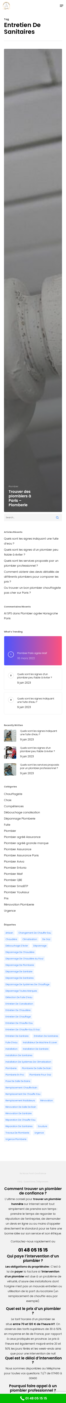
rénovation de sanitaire (19, 1113)
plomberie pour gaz (40, 1074)
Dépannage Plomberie (19, 818)
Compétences (14, 806)
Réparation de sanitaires (19, 1126)
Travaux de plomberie (17, 1132)
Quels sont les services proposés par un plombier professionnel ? (31, 563)
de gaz (46, 939)
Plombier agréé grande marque (26, 843)
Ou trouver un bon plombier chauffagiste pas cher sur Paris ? (32, 590)
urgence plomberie (16, 1139)
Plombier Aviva (14, 861)
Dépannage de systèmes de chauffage (27, 984)
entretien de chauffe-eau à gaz (23, 1029)
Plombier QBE (13, 880)
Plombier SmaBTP (16, 886)
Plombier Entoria (15, 868)
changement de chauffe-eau (34, 932)
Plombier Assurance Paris (21, 855)
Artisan (9, 932)
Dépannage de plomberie (20, 965)
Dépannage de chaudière (20, 952)
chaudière (11, 939)
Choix (7, 800)
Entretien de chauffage (18, 1016)
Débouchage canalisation (22, 812)
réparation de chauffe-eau (20, 1119)
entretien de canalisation (19, 1003)
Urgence (10, 911)
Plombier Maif (13, 874)
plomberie (11, 1068)
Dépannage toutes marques (21, 990)
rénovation (46, 1100)
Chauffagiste (13, 794)
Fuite (7, 825)
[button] (61, 5)
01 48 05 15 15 (33, 1250)
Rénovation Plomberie (19, 904)
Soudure (42, 1126)
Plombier (13, 486)
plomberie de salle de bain (36, 1068)
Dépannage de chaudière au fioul (24, 958)
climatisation (29, 939)
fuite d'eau (11, 1042)
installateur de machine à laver (40, 1042)
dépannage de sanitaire (19, 971)
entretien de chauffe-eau (19, 1023)
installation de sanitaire (36, 1048)
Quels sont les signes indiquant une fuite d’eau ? (31, 541)
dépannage (40, 945)
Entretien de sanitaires (46, 1036)
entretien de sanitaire (17, 1036)
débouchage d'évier (17, 945)
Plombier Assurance (17, 849)
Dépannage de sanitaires (20, 978)
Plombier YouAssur (16, 892)
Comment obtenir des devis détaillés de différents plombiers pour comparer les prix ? (31, 576)
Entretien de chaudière (18, 1010)
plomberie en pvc (15, 1074)
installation (11, 1048)
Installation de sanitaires (19, 1055)
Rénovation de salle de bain (21, 1106)
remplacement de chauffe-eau (23, 1094)
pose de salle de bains (18, 1081)
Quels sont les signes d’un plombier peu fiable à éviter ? (31, 552)
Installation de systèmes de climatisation (28, 1061)
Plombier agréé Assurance (22, 837)
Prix (6, 898)
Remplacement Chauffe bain (21, 1087)
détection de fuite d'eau (19, 997)
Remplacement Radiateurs (20, 1100)
